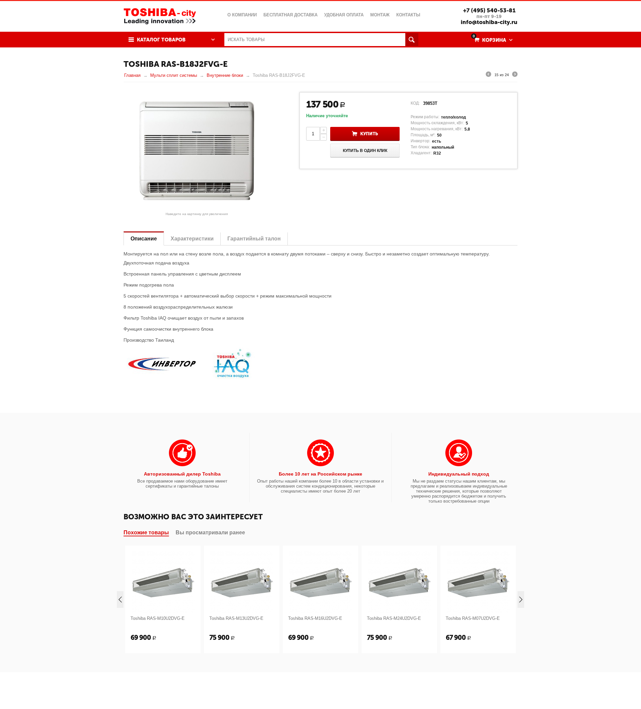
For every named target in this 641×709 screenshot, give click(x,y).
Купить (369, 133)
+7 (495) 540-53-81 (489, 10)
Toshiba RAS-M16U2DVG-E (315, 618)
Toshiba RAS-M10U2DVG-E (158, 618)
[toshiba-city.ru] (160, 15)
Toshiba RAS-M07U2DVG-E (473, 618)
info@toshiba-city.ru (489, 22)
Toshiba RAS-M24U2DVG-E (394, 618)
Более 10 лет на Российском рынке (320, 474)
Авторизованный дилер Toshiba (182, 474)
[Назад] (488, 75)
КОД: (415, 103)
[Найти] (411, 39)
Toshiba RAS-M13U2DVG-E (236, 618)
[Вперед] (514, 75)
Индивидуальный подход (458, 474)
